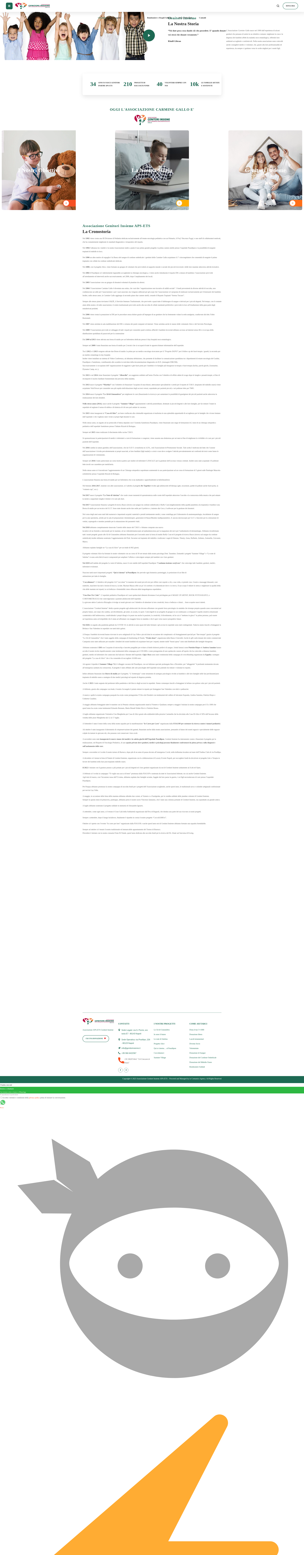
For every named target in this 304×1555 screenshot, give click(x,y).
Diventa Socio (194, 1044)
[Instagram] (126, 1070)
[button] (278, 6)
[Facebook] (120, 1070)
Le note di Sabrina (161, 1039)
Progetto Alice (159, 1044)
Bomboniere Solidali (197, 1067)
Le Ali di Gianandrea (162, 1030)
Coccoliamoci (159, 1053)
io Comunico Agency (197, 1079)
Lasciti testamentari (196, 1039)
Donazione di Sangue (197, 1053)
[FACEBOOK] (11, 37)
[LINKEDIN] (11, 42)
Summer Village (160, 1058)
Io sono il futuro (160, 1034)
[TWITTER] (11, 31)
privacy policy (34, 1098)
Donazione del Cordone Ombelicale (202, 1058)
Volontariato (194, 1048)
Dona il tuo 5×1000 (196, 1030)
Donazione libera (195, 1034)
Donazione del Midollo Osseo (200, 1062)
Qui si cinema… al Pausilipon (165, 1048)
